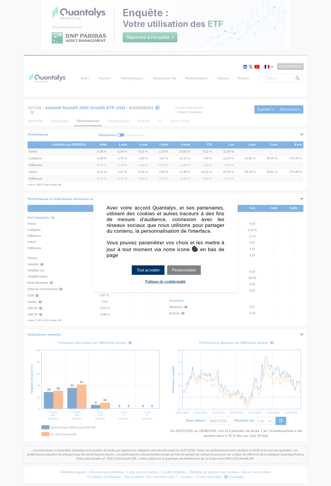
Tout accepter (148, 270)
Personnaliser (184, 270)
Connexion (290, 66)
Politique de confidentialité (165, 281)
